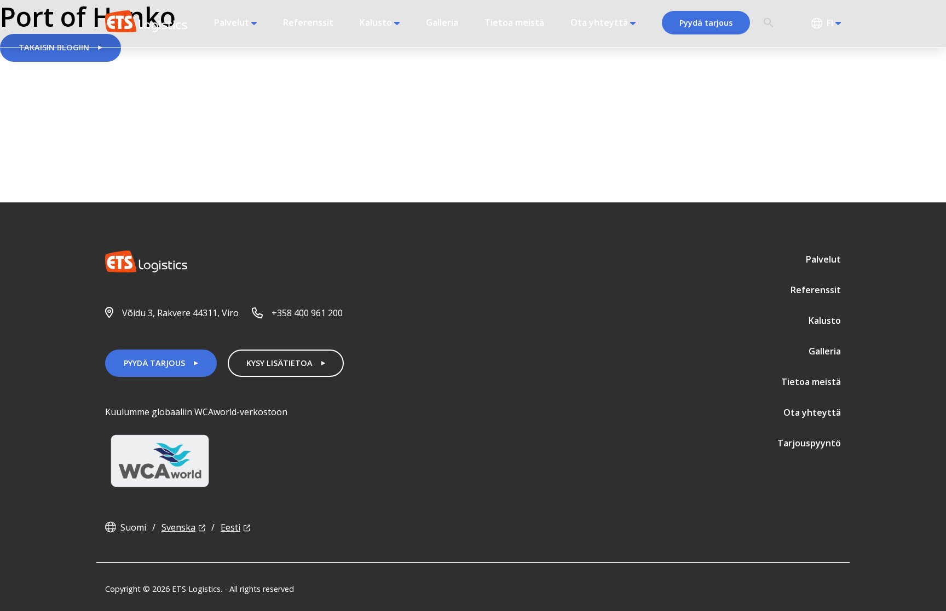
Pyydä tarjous (705, 23)
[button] (768, 23)
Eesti (230, 527)
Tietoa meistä (514, 22)
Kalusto (376, 22)
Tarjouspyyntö (809, 443)
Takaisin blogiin (54, 47)
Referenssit (308, 22)
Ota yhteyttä (599, 22)
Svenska (178, 527)
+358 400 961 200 (307, 313)
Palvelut (231, 22)
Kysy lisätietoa (279, 363)
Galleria (442, 22)
